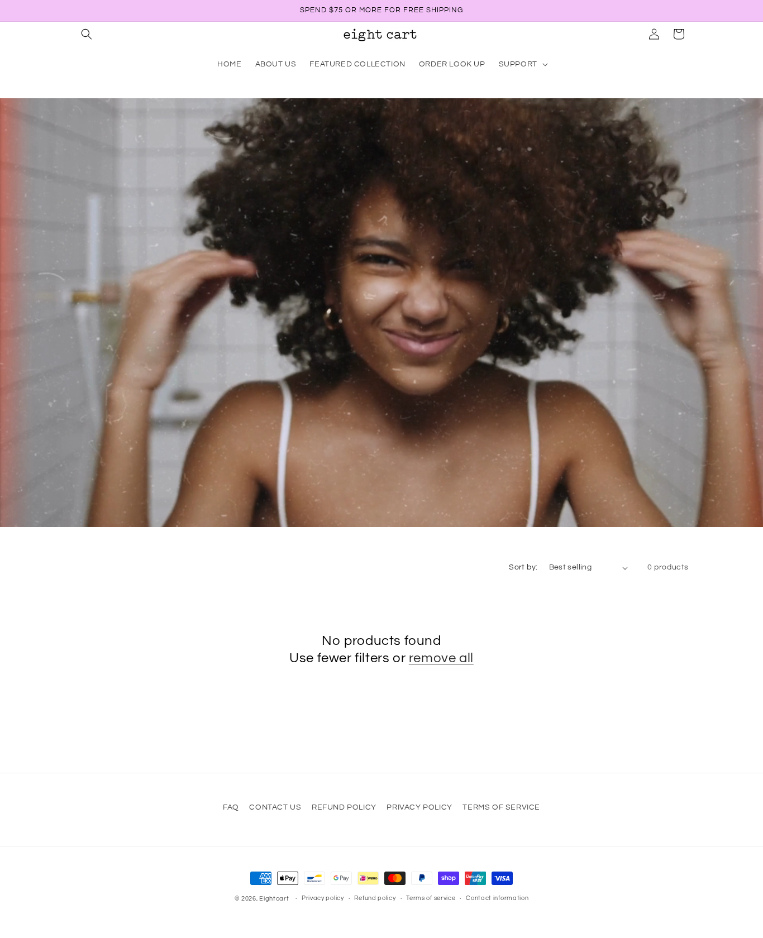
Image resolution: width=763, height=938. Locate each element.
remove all (441, 658)
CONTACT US (275, 807)
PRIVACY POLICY (419, 807)
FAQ (231, 807)
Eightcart (274, 899)
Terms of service (430, 898)
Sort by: (523, 567)
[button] (86, 34)
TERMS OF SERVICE (501, 807)
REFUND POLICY (344, 807)
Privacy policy (323, 898)
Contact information (497, 898)
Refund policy (374, 898)
